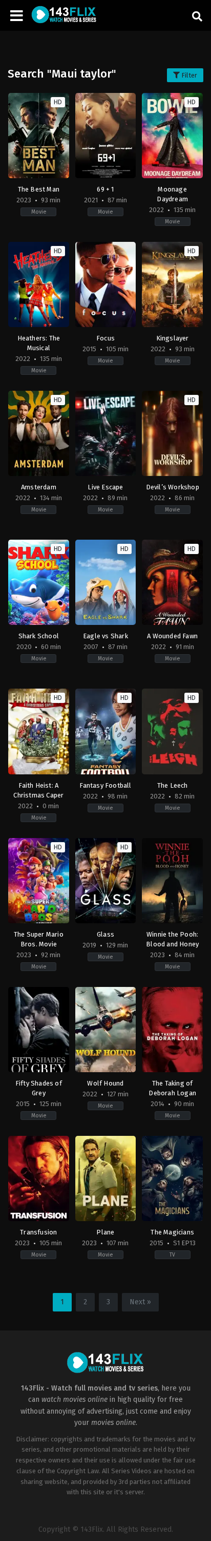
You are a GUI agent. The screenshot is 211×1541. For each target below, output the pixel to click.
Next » (140, 1302)
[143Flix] (64, 15)
